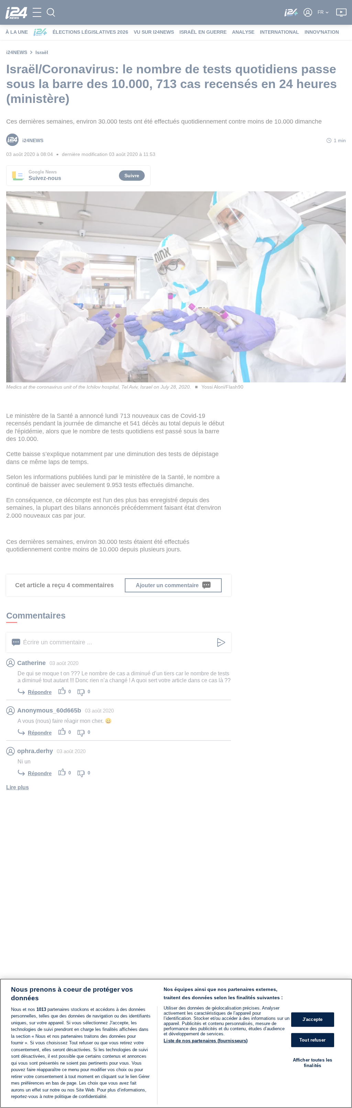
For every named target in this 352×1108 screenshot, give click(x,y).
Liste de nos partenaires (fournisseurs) (206, 1040)
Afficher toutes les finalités (312, 1062)
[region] (176, 1043)
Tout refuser (312, 1040)
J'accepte (312, 1019)
